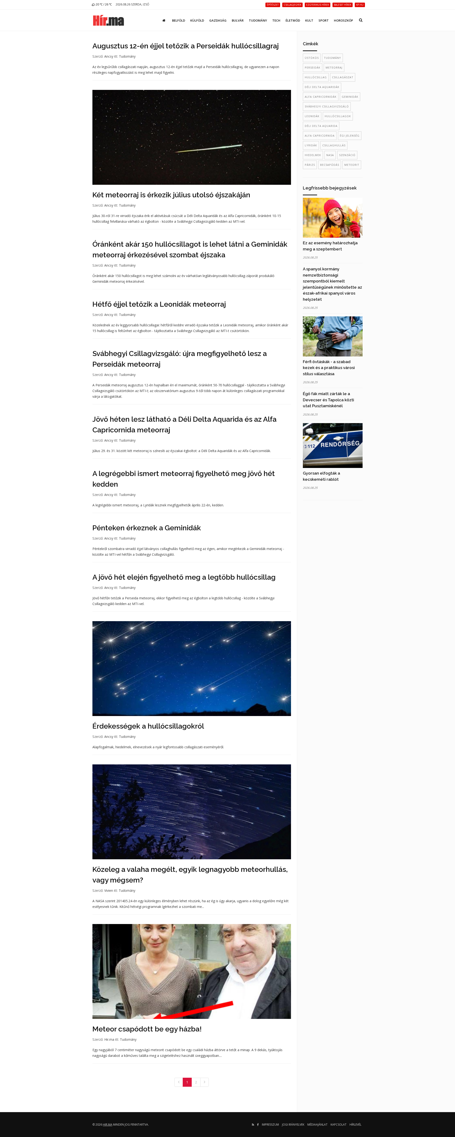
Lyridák (311, 145)
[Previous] (178, 1082)
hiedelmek (313, 155)
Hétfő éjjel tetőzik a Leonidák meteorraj (159, 304)
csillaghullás (334, 145)
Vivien (108, 890)
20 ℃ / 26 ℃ (103, 4)
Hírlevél (355, 1125)
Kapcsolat (338, 1125)
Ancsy (108, 56)
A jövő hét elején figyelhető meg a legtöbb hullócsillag (184, 577)
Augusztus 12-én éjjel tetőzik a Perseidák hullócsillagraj (185, 46)
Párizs (310, 164)
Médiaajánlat (317, 1125)
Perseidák (312, 67)
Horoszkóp (343, 20)
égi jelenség (349, 135)
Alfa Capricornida (320, 135)
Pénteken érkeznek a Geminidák (146, 528)
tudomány (332, 58)
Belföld (178, 20)
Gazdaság (218, 20)
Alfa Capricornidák (321, 96)
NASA (330, 155)
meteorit (351, 164)
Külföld (197, 20)
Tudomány (258, 20)
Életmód (293, 20)
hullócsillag (316, 77)
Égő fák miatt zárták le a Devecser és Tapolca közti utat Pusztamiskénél (328, 399)
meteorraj (334, 67)
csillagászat (342, 77)
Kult (309, 20)
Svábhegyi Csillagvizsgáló (327, 106)
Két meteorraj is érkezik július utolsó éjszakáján (171, 195)
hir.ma (107, 1125)
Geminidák (350, 96)
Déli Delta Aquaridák (322, 87)
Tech (276, 20)
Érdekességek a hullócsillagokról (148, 726)
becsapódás (329, 164)
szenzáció (347, 155)
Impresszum (270, 1125)
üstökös (312, 58)
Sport (323, 20)
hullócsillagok (338, 116)
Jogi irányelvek (293, 1125)
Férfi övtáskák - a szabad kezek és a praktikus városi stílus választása (329, 367)
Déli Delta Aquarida (321, 126)
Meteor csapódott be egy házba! (147, 1029)
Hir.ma (109, 1039)
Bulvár (238, 20)
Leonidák (312, 116)
